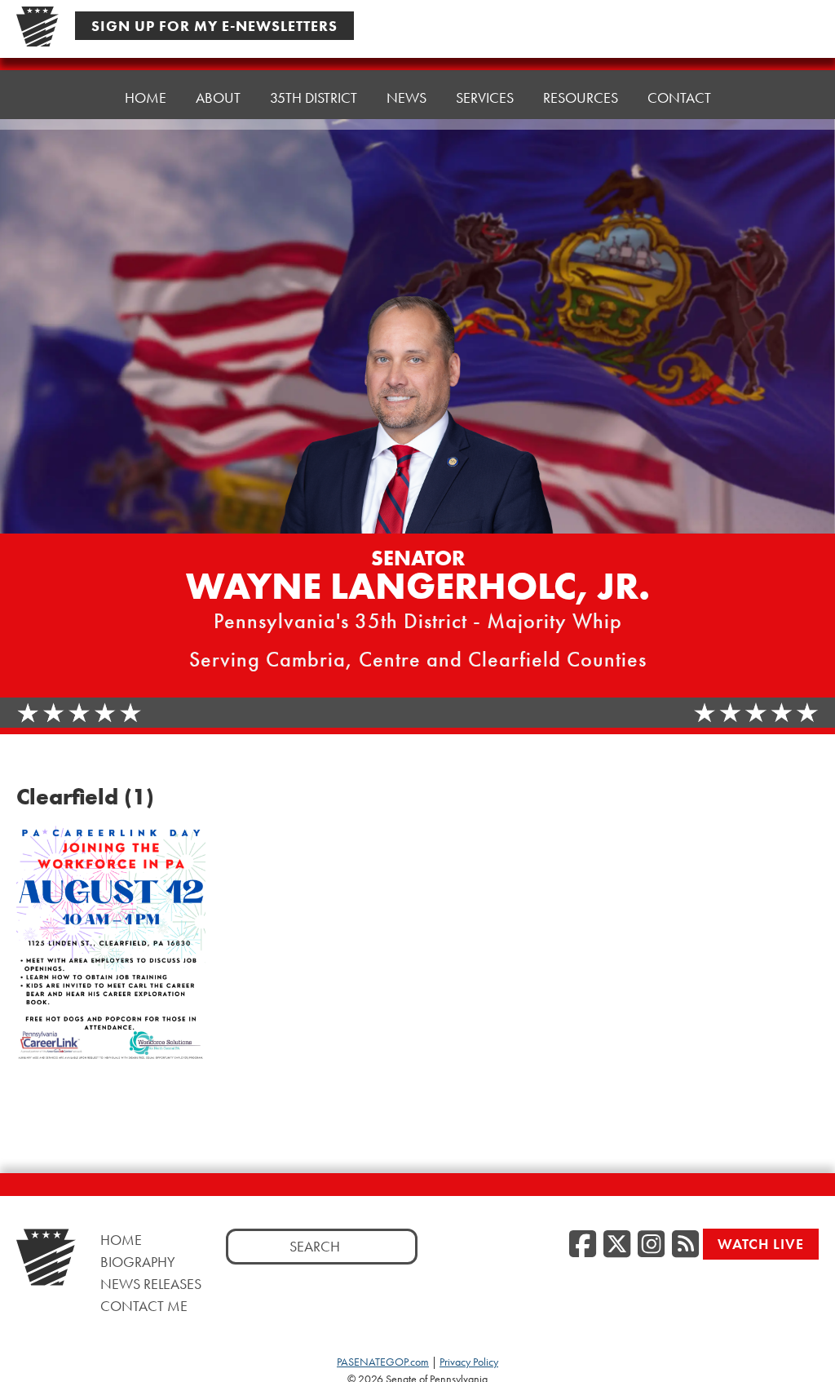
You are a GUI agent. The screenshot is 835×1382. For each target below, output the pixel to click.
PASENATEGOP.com (383, 1361)
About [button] (218, 97)
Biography (137, 1261)
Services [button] (485, 97)
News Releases (150, 1283)
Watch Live (761, 1243)
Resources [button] (580, 97)
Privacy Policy (469, 1361)
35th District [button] (313, 97)
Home (145, 97)
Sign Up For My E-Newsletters (214, 25)
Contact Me (144, 1305)
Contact (679, 97)
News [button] (406, 97)
